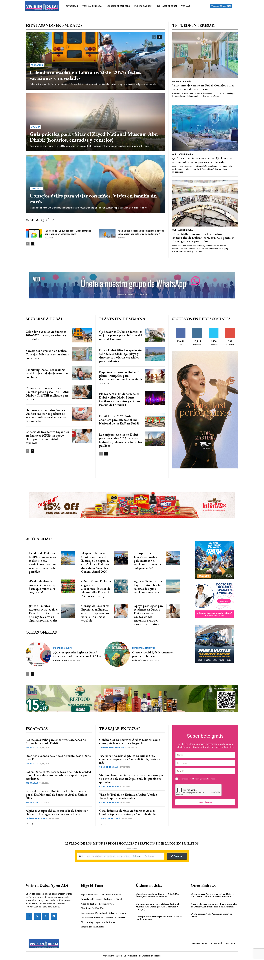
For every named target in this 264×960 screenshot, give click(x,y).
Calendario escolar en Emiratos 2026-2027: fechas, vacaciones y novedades (86, 75)
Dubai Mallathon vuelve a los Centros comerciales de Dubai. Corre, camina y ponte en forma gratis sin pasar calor (203, 237)
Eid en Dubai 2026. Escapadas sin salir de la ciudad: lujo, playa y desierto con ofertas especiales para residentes (120, 355)
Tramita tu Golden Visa (112, 747)
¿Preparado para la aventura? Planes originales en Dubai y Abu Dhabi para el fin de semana (214, 905)
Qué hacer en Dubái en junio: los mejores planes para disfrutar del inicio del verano (120, 335)
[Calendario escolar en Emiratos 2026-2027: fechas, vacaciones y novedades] (95, 61)
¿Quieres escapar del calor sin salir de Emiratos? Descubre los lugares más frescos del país (57, 812)
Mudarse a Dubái (181, 81)
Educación (37, 65)
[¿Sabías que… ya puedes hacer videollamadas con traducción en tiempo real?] (34, 233)
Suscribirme (205, 802)
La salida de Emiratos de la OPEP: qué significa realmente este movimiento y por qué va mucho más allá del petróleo (44, 562)
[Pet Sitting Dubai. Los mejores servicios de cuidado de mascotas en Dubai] (82, 373)
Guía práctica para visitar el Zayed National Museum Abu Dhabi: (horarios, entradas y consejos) (94, 136)
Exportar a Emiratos (143, 648)
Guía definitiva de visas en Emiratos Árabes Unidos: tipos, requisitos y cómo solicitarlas (127, 812)
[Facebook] (29, 916)
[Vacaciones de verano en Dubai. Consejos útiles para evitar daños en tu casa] (205, 55)
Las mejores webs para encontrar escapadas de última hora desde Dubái (56, 741)
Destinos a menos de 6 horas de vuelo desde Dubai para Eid (59, 757)
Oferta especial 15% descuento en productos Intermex (153, 654)
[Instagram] (37, 916)
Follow (197, 329)
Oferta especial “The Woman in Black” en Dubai (211, 915)
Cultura (35, 127)
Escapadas (32, 747)
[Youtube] (54, 916)
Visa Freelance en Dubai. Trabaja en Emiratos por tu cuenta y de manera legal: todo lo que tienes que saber (131, 778)
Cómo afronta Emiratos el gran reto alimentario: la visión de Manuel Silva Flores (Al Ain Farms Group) (96, 588)
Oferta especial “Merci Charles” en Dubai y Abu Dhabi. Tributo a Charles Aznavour (212, 895)
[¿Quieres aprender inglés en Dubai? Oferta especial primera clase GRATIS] (38, 654)
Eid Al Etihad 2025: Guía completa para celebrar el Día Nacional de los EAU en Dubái (119, 419)
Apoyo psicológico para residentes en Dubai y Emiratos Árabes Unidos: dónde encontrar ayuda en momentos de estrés (149, 615)
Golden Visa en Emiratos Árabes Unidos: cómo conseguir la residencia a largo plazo (129, 741)
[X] (45, 916)
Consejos (36, 188)
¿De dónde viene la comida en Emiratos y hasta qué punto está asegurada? (42, 586)
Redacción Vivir (60, 660)
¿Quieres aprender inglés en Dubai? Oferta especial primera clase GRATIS (77, 654)
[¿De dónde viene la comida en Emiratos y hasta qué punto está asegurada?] (68, 586)
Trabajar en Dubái (110, 818)
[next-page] (159, 37)
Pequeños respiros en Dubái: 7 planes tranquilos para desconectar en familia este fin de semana (121, 377)
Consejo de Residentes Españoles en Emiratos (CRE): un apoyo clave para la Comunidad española (47, 437)
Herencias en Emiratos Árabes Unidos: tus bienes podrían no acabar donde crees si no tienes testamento (46, 415)
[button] (196, 6)
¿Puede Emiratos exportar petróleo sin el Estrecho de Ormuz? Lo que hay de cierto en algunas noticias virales (44, 613)
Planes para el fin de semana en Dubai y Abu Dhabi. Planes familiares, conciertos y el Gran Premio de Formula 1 (119, 399)
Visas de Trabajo (109, 767)
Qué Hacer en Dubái (183, 154)
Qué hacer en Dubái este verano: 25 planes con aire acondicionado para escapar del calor (202, 160)
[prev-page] (154, 37)
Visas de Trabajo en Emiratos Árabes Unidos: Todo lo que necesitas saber (128, 796)
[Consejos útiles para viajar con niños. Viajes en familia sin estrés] (95, 184)
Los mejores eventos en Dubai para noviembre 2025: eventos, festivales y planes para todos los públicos (120, 440)
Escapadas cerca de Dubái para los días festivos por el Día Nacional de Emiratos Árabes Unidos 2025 (56, 794)
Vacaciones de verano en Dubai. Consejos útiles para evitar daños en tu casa (203, 87)
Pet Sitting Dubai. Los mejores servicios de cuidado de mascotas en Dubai (47, 373)
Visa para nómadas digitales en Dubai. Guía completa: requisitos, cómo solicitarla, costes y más (129, 759)
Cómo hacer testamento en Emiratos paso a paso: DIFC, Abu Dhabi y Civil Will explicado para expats (47, 393)
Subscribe (230, 329)
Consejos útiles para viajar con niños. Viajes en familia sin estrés (93, 198)
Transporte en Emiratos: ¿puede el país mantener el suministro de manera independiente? (147, 560)
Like (180, 329)
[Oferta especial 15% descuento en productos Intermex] (117, 654)
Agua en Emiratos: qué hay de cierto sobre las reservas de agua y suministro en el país (148, 586)
